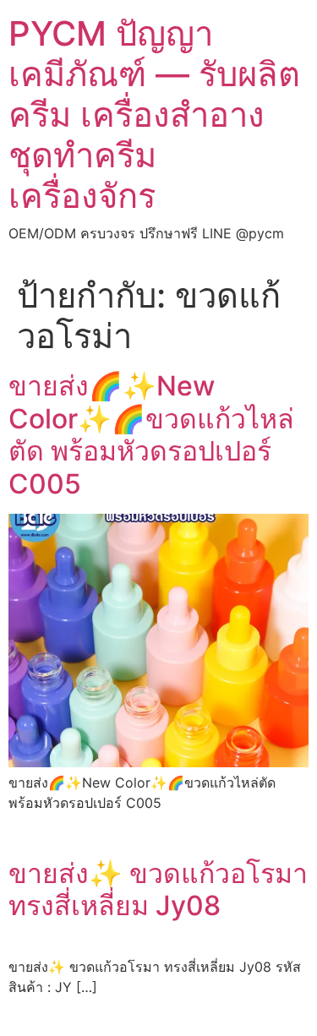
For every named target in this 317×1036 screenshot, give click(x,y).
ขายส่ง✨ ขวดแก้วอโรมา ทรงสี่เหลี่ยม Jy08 (158, 889)
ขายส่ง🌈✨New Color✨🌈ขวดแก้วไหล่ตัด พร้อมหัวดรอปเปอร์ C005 (151, 434)
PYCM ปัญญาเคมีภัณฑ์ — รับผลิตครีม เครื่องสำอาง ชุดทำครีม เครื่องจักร (154, 114)
